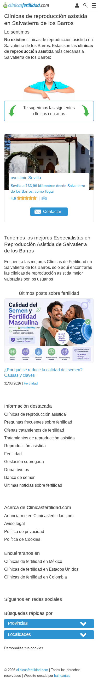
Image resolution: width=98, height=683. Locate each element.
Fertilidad (31, 383)
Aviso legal (14, 523)
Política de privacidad (24, 531)
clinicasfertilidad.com (32, 670)
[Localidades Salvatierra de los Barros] (49, 634)
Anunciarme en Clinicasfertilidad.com (38, 515)
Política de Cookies (22, 539)
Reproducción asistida (25, 446)
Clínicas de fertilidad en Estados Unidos (41, 569)
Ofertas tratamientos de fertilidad (34, 430)
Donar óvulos (16, 469)
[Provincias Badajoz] (49, 623)
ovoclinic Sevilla (26, 177)
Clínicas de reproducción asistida (35, 414)
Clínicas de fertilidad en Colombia (35, 577)
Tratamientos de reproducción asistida (39, 438)
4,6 (14, 198)
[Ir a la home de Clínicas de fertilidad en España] (26, 6)
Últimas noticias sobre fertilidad (33, 485)
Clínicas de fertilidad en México (33, 561)
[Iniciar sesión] (77, 6)
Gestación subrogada (24, 461)
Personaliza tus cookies (23, 648)
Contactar (52, 211)
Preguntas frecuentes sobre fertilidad (38, 422)
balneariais (62, 676)
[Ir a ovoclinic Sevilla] (44, 198)
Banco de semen (20, 477)
